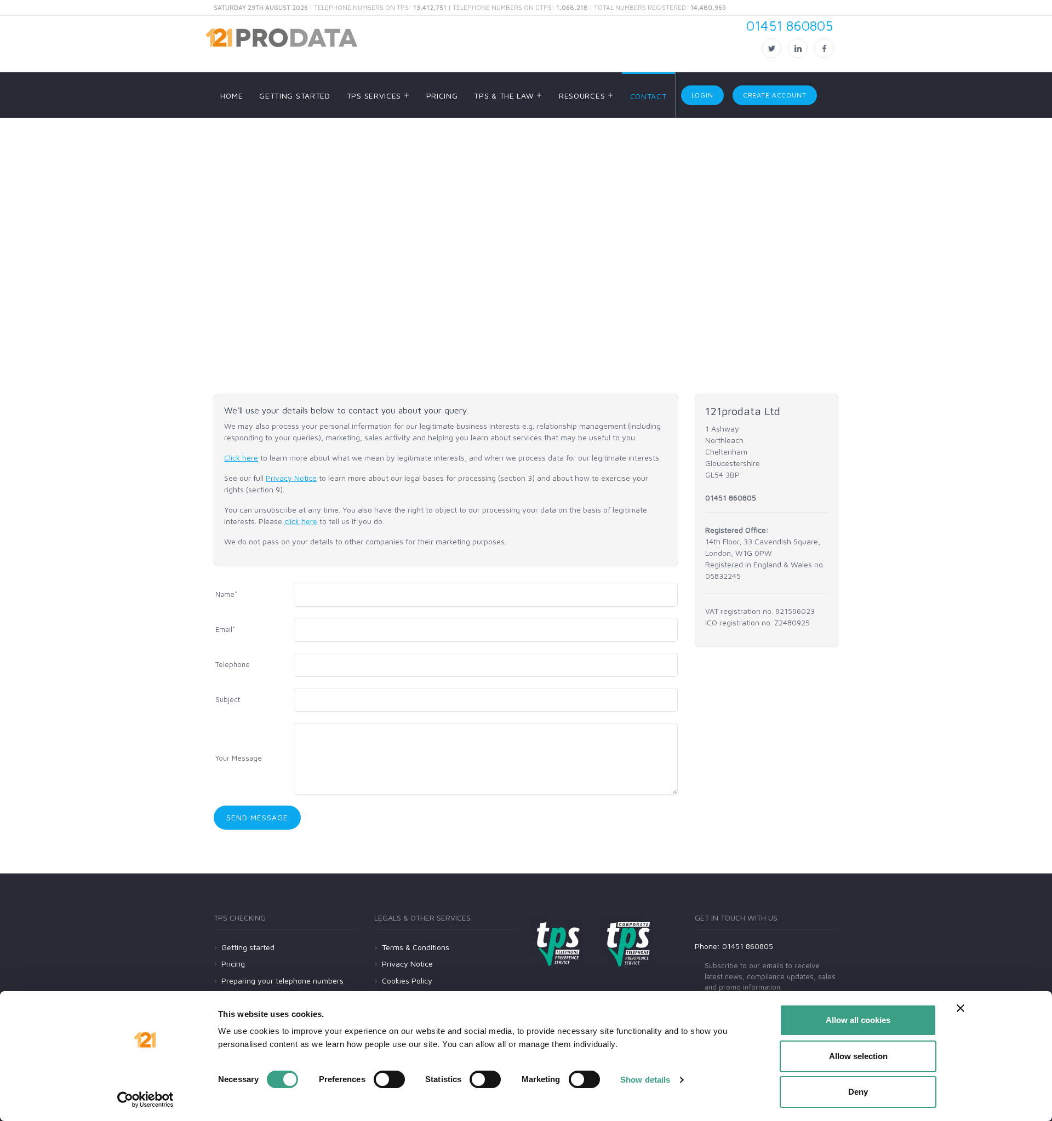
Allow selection (858, 1056)
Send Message (257, 817)
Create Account (775, 95)
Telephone (232, 664)
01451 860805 (789, 25)
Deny (858, 1091)
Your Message (238, 758)
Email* (225, 629)
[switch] (389, 1079)
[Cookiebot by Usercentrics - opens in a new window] (145, 1099)
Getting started (248, 947)
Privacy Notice (291, 477)
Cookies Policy (407, 980)
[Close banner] (960, 1008)
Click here (241, 457)
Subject (227, 699)
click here (300, 521)
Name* (226, 594)
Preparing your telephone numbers (282, 980)
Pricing (233, 963)
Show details (645, 1079)
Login (702, 95)
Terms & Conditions (415, 947)
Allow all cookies (858, 1020)
